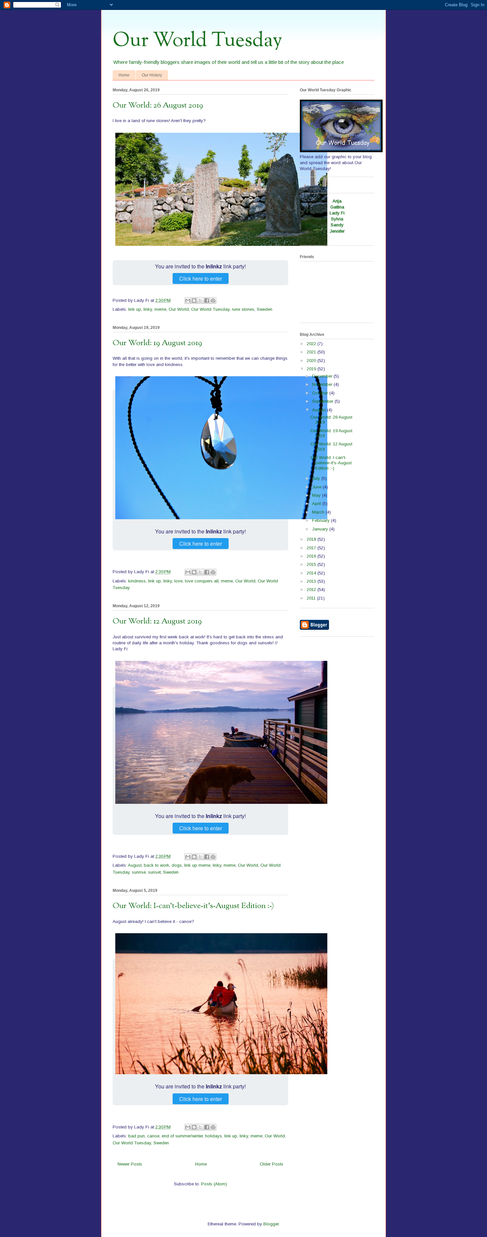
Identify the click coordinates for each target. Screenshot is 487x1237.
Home (124, 75)
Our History (152, 75)
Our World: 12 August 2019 (157, 621)
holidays (213, 1135)
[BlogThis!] (194, 300)
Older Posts (271, 1164)
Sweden (264, 309)
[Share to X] (200, 300)
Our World (179, 309)
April (317, 503)
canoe (153, 1135)
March (319, 512)
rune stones (243, 309)
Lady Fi (337, 212)
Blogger (271, 1223)
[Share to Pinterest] (213, 300)
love (178, 580)
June (317, 486)
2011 (312, 598)
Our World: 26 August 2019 (158, 105)
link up (134, 309)
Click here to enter (200, 278)
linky (147, 309)
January (320, 529)
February (321, 520)
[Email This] (188, 300)
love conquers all (202, 580)
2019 (312, 368)
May (317, 495)
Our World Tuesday (197, 41)
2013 (312, 581)
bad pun (136, 1135)
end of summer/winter (182, 1135)
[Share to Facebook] (206, 300)
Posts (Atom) (214, 1183)
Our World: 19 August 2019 (157, 343)
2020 (312, 360)
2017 (312, 547)
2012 (312, 589)
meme (160, 309)
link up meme (197, 865)
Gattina (337, 207)
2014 (312, 573)
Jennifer (337, 231)
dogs (177, 865)
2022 (312, 343)
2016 (312, 556)
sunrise (139, 872)
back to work (156, 865)
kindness (137, 580)
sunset (154, 872)
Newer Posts (130, 1164)
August (134, 865)
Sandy (337, 224)
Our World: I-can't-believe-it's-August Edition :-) (193, 906)
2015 (312, 564)
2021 (312, 351)
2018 (312, 539)
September (323, 401)
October (320, 392)
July (316, 478)
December (323, 376)
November (323, 384)
